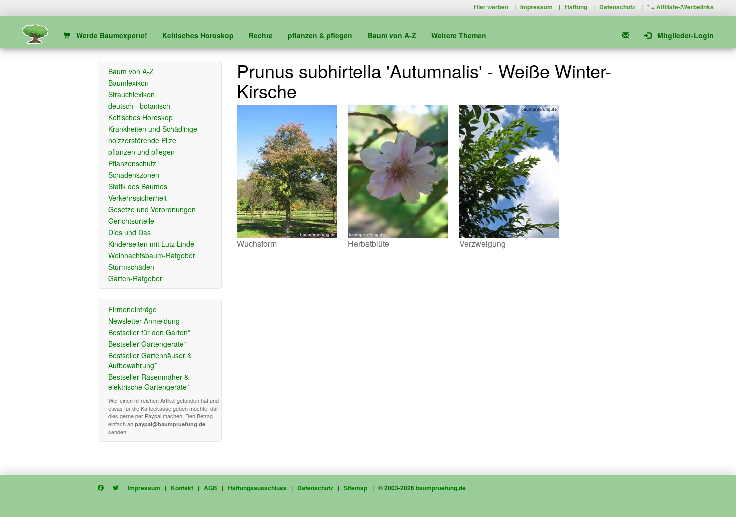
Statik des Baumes (137, 186)
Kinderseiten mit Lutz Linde (151, 244)
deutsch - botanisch (139, 106)
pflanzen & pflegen (320, 35)
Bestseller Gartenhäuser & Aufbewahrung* (150, 360)
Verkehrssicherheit (137, 198)
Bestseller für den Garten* (149, 332)
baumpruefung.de (441, 487)
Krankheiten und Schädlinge (152, 129)
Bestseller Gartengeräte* (147, 344)
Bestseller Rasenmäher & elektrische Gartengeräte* (148, 382)
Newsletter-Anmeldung (144, 321)
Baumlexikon (128, 83)
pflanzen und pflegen (141, 152)
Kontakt (182, 487)
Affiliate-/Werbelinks (685, 6)
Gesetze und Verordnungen (152, 209)
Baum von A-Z (391, 35)
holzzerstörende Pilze (142, 140)
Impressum (536, 6)
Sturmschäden (131, 267)
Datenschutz (617, 6)
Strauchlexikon (131, 94)
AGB (210, 487)
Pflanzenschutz (132, 163)
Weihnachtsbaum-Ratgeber (151, 255)
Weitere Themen (458, 35)
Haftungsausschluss (257, 487)
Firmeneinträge (132, 309)
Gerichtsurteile (131, 221)
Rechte (261, 35)
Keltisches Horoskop (198, 35)
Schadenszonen (133, 175)
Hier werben (491, 6)
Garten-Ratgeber (135, 278)
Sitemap (355, 487)
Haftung (576, 6)
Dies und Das (129, 232)
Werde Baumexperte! (108, 35)
